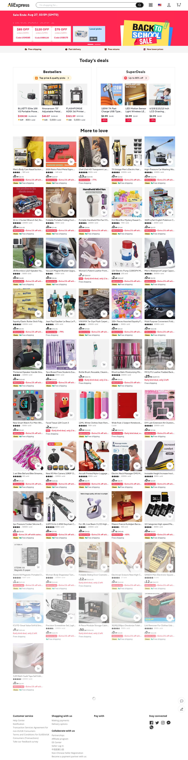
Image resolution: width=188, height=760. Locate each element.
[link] (39, 35)
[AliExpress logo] (18, 5)
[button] (139, 5)
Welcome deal (94, 22)
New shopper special (94, 26)
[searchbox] (87, 4)
